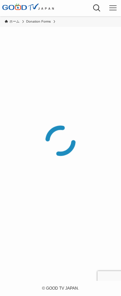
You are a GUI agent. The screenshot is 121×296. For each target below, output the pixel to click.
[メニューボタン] (113, 8)
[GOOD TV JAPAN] (28, 8)
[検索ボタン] (97, 8)
